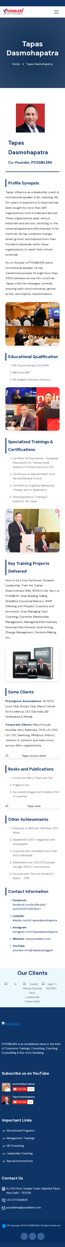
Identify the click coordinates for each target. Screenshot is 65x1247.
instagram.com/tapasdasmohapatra (35, 932)
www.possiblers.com (38, 939)
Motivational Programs (20, 1130)
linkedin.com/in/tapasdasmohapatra (35, 920)
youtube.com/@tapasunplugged (33, 950)
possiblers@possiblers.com (23, 1207)
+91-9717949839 (17, 1200)
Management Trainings (20, 1138)
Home (16, 64)
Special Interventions (19, 1161)
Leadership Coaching (19, 1153)
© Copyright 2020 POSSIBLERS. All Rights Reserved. (34, 1225)
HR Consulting (15, 1146)
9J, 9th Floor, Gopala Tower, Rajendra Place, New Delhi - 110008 (33, 1191)
